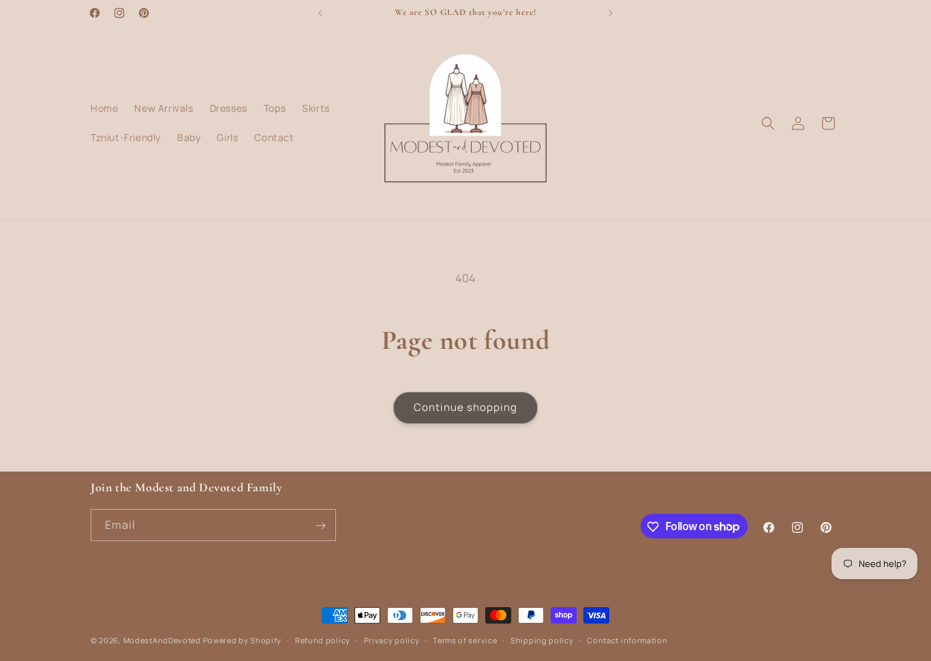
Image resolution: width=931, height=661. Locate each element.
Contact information (627, 639)
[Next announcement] (611, 13)
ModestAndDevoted (162, 640)
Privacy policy (392, 639)
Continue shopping (465, 407)
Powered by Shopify (242, 640)
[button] (768, 123)
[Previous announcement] (320, 13)
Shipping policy (542, 639)
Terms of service (465, 639)
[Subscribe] (320, 526)
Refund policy (322, 639)
